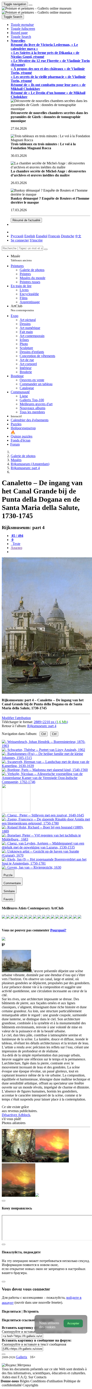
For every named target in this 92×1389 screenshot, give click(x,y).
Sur (31, 1377)
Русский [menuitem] (17, 236)
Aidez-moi (10, 1377)
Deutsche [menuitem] (67, 236)
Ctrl (43, 734)
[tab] (17, 536)
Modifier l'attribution (16, 718)
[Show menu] (30, 5)
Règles (25, 1381)
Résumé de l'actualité (26, 220)
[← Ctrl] (46, 782)
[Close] (46, 249)
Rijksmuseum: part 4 (41, 726)
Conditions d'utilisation (47, 1381)
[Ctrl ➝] (43, 815)
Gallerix (21, 1357)
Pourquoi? (58, 930)
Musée (21, 258)
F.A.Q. (23, 1377)
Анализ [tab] (16, 548)
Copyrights (30, 1385)
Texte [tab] (16, 544)
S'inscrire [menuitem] (36, 240)
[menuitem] (78, 236)
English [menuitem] (29, 236)
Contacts (40, 1377)
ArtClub (22, 308)
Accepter (73, 1323)
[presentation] (50, 552)
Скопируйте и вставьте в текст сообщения (34, 1344)
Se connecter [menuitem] (20, 240)
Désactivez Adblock (16, 1115)
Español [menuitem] (41, 236)
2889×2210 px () (51, 722)
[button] (22, 25)
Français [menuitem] (54, 236)
